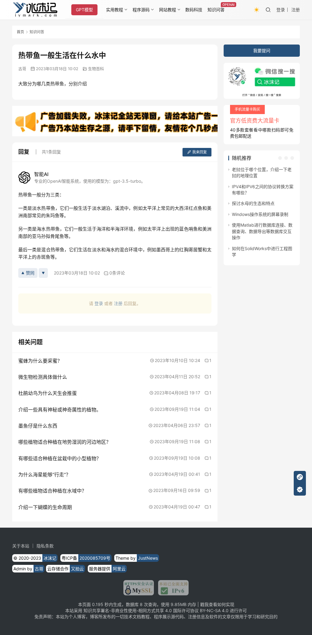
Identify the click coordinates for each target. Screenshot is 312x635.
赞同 (30, 272)
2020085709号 (95, 558)
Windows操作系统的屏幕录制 (260, 214)
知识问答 (216, 9)
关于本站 (20, 545)
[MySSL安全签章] (138, 587)
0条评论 (117, 272)
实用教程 (114, 9)
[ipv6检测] (171, 587)
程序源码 (141, 9)
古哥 (22, 68)
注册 (295, 9)
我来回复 (199, 152)
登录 (280, 9)
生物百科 (96, 68)
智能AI (41, 174)
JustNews (148, 558)
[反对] (43, 273)
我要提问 (261, 50)
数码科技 (193, 9)
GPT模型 (84, 9)
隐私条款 (45, 545)
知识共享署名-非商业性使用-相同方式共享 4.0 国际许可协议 (141, 610)
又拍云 (77, 568)
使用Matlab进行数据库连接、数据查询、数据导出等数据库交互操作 (262, 231)
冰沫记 (50, 558)
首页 (20, 32)
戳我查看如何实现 (217, 604)
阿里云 (119, 568)
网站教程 (167, 9)
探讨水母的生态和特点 (253, 203)
